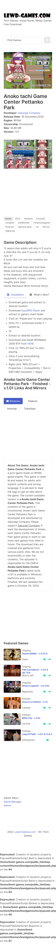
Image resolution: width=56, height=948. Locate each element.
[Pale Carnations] (12, 671)
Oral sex (46, 227)
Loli (37, 227)
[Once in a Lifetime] (12, 703)
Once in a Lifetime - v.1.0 (35, 702)
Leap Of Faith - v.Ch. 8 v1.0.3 (37, 734)
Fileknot (32, 401)
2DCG (17, 218)
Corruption (9, 223)
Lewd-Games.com (25, 831)
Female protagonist (42, 223)
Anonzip (11, 408)
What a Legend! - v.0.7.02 (35, 685)
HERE (30, 343)
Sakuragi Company (29, 112)
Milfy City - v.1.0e (31, 718)
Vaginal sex (10, 231)
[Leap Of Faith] (12, 735)
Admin (7, 805)
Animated (28, 218)
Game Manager (13, 801)
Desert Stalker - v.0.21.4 (34, 653)
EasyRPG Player (30, 310)
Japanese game (25, 227)
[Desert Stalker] (12, 654)
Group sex (9, 227)
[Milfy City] (12, 719)
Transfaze (29, 408)
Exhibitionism (24, 223)
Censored (40, 218)
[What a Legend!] (12, 687)
